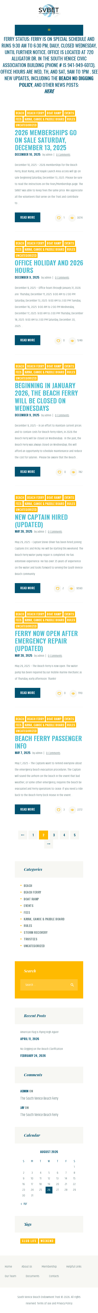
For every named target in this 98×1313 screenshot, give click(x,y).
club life (29, 1240)
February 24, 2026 (33, 1055)
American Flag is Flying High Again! (39, 1032)
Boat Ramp (54, 113)
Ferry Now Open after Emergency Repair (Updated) (46, 640)
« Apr (24, 1203)
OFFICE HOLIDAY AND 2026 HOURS (49, 266)
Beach (20, 113)
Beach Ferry (35, 113)
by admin (47, 154)
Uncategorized (26, 125)
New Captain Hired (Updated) (41, 520)
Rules (71, 119)
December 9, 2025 (27, 277)
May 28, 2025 (23, 531)
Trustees (30, 938)
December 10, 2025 (27, 154)
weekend (47, 1240)
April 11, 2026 (29, 1038)
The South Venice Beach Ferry (39, 1098)
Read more (27, 217)
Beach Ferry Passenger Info (48, 741)
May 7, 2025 (22, 752)
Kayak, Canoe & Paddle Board (44, 119)
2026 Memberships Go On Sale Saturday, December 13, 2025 (46, 140)
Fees (19, 119)
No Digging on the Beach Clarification (41, 1049)
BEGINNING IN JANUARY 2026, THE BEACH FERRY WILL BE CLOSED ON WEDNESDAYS (46, 397)
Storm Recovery (35, 932)
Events (69, 113)
